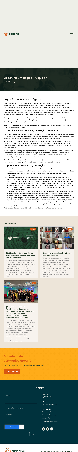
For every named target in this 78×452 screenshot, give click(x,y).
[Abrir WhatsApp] (74, 448)
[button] (71, 33)
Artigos (14, 82)
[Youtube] (51, 429)
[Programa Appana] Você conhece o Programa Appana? (57, 254)
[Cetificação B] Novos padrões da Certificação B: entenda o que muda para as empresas (20, 255)
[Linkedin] (47, 429)
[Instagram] (43, 429)
